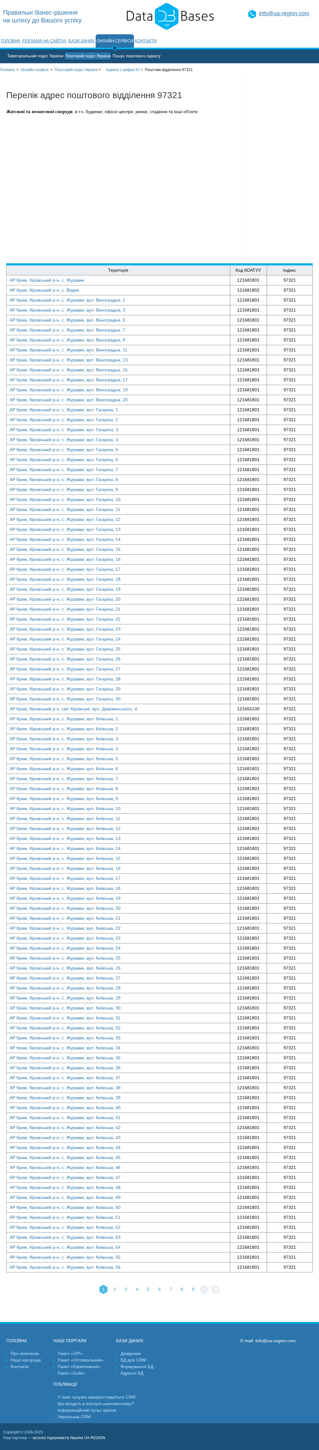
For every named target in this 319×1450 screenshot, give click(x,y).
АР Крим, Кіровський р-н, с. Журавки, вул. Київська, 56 (65, 1267)
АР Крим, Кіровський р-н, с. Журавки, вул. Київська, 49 (65, 1197)
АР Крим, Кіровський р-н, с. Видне (44, 290)
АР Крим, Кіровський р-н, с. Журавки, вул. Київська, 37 (65, 1077)
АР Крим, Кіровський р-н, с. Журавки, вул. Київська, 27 (65, 977)
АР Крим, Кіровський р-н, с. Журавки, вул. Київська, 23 (65, 938)
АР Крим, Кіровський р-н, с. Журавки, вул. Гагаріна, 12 (65, 519)
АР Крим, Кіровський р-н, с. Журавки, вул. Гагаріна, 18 (65, 579)
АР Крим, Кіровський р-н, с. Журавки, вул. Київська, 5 (64, 758)
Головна (10, 41)
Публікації (65, 1384)
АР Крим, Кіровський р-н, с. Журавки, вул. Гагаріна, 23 (65, 629)
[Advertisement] (281, 169)
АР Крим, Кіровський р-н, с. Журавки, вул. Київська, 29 (65, 997)
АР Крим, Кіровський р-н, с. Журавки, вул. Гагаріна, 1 (64, 409)
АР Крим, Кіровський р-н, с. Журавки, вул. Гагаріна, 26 (65, 658)
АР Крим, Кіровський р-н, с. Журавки (47, 280)
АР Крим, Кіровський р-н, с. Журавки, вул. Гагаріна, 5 (64, 449)
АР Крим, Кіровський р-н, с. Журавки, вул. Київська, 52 (65, 1227)
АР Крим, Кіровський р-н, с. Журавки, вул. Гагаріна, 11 (65, 509)
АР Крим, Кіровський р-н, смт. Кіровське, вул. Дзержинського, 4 (73, 708)
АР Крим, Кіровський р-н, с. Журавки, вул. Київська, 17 (65, 878)
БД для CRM (133, 1359)
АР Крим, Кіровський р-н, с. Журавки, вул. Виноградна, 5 (67, 319)
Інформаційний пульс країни (87, 1410)
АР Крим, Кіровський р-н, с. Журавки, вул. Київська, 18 (65, 888)
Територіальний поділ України (35, 56)
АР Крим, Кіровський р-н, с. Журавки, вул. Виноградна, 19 (69, 389)
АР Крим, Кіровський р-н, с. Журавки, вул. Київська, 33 (65, 1037)
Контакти (145, 41)
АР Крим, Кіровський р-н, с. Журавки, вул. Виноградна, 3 (67, 310)
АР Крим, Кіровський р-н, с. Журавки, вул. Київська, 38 (65, 1087)
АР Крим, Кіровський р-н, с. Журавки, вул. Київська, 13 (65, 838)
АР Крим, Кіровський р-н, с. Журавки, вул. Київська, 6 (64, 768)
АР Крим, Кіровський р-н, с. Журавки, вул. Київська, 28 (65, 987)
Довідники (131, 1353)
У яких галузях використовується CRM (97, 1397)
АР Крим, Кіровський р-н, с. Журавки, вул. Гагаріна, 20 (65, 599)
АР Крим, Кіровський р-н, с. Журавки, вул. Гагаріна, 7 (64, 469)
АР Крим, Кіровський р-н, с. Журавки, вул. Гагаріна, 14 (65, 539)
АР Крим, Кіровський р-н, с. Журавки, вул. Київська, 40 (65, 1107)
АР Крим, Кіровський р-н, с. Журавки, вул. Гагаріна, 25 (65, 648)
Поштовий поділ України (88, 56)
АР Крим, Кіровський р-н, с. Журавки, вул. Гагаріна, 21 (65, 609)
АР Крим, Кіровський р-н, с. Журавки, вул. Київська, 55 (65, 1257)
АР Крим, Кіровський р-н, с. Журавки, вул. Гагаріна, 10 (65, 499)
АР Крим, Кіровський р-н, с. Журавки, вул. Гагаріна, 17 (65, 569)
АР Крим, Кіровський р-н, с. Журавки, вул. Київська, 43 (65, 1137)
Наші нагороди (26, 1359)
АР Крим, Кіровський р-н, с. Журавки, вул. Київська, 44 (65, 1147)
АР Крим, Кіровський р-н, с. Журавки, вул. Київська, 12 (65, 828)
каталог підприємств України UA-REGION (69, 1438)
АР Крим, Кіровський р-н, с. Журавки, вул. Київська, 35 (65, 1057)
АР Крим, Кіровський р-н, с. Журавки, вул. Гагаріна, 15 (65, 549)
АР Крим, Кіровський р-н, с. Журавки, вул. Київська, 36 (65, 1067)
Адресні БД (132, 1373)
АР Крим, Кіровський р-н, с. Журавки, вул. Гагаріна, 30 (65, 698)
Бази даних (82, 41)
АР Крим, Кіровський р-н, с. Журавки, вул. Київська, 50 (65, 1207)
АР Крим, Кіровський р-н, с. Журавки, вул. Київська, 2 (64, 728)
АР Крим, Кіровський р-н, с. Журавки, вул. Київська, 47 (65, 1177)
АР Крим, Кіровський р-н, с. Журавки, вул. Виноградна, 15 (69, 369)
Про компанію (25, 1353)
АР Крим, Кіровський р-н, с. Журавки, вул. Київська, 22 (65, 928)
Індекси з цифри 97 (123, 70)
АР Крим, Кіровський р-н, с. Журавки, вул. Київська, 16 (65, 868)
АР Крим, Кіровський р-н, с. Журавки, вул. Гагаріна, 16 (65, 559)
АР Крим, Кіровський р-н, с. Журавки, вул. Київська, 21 (65, 918)
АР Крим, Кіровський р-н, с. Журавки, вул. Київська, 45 (65, 1157)
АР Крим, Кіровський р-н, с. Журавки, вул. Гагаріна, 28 (65, 678)
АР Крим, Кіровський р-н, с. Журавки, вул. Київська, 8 (64, 788)
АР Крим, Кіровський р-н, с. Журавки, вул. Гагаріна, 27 (65, 668)
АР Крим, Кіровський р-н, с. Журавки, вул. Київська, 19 (65, 898)
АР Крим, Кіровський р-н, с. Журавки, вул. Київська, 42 (65, 1127)
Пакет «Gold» (71, 1373)
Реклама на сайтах (44, 41)
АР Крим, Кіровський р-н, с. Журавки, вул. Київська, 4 (64, 748)
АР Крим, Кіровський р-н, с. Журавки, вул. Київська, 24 (65, 948)
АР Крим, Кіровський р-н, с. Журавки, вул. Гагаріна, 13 (65, 529)
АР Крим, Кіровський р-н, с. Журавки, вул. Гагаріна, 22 (65, 619)
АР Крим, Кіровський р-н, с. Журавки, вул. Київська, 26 (65, 968)
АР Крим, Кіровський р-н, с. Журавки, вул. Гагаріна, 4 (64, 439)
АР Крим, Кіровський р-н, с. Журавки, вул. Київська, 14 (65, 848)
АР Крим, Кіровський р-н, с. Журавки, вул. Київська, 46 (65, 1167)
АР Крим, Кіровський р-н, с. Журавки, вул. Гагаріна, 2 (64, 419)
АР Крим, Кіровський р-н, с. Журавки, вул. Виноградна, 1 (67, 300)
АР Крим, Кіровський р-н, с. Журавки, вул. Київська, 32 (65, 1027)
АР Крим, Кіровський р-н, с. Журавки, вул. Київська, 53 (65, 1237)
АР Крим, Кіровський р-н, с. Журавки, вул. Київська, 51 (65, 1217)
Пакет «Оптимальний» (81, 1359)
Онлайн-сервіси (115, 41)
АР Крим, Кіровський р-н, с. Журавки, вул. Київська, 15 (65, 858)
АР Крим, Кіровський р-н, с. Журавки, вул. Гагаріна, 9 (64, 489)
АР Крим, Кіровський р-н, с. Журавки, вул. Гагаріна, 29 (65, 688)
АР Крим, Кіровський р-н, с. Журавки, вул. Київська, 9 (64, 798)
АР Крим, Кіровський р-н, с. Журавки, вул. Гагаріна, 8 (64, 479)
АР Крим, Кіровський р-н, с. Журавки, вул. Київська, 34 (65, 1047)
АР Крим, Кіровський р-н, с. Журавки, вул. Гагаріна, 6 (64, 459)
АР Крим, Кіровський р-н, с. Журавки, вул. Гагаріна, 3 (64, 429)
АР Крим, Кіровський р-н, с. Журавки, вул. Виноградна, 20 (69, 399)
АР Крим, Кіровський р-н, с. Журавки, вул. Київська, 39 (65, 1097)
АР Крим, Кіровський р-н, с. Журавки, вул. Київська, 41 (65, 1117)
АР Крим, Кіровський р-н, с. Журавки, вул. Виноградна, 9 (67, 339)
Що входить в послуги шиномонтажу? (96, 1403)
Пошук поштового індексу (136, 56)
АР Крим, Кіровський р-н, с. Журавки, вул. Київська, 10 (65, 808)
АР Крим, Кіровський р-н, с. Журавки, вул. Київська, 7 (64, 778)
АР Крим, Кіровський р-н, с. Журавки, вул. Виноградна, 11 (68, 349)
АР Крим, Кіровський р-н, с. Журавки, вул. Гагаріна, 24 (65, 639)
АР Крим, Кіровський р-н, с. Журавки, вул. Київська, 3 (64, 738)
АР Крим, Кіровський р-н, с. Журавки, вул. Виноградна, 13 (69, 359)
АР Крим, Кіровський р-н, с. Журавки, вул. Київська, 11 (65, 818)
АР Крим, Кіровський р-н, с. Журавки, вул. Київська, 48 (65, 1187)
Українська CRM (74, 1416)
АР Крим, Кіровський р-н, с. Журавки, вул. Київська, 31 (65, 1017)
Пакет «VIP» (70, 1353)
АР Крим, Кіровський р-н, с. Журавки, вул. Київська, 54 (65, 1247)
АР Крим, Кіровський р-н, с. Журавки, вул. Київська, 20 (65, 908)
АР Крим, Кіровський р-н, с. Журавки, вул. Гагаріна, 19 (65, 589)
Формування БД (137, 1366)
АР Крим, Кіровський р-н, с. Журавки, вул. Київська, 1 (64, 718)
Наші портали (69, 1340)
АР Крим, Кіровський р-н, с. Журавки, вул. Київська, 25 (65, 958)
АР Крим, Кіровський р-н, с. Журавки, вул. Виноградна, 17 (69, 379)
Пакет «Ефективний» (79, 1366)
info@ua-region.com (284, 13)
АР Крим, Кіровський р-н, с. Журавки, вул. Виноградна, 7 (67, 329)
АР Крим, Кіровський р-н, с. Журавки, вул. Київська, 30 (65, 1007)
